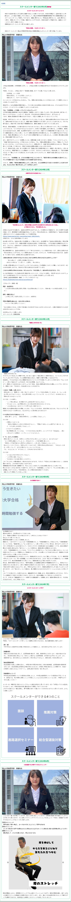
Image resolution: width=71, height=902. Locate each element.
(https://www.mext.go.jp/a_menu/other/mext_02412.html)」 (21, 236)
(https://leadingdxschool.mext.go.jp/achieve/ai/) (18, 279)
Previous (8, 862)
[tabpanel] (35, 862)
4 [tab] (35, 889)
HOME (3, 3)
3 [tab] (33, 889)
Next (63, 862)
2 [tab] (30, 889)
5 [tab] (38, 889)
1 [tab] (27, 889)
